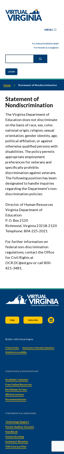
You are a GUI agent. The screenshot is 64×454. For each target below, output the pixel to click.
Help (12, 320)
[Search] (40, 59)
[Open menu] (51, 29)
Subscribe (33, 320)
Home (7, 85)
